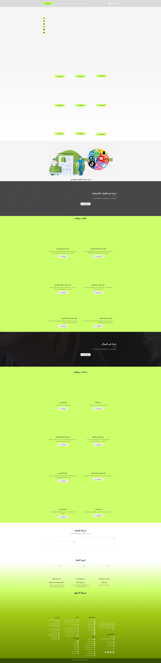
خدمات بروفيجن (79, 3)
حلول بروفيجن (70, 3)
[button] (60, 76)
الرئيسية (86, 3)
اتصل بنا (57, 3)
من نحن (63, 3)
